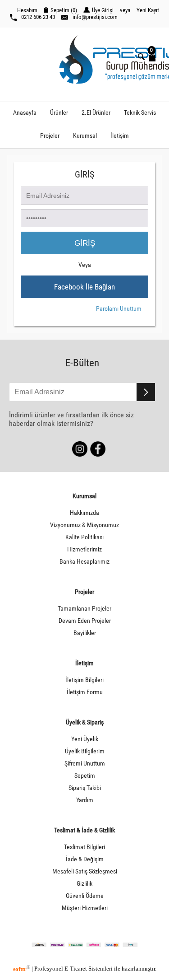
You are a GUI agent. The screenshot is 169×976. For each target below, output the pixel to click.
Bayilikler (84, 633)
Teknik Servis (140, 113)
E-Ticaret (75, 969)
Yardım (84, 800)
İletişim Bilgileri (84, 680)
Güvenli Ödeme (85, 896)
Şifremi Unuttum (84, 763)
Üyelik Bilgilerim (85, 751)
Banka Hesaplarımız (84, 561)
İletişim (119, 136)
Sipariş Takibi (85, 788)
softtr (21, 969)
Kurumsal (85, 136)
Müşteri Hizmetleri (85, 908)
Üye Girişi (103, 10)
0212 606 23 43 (38, 17)
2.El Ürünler (96, 113)
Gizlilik (84, 883)
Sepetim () (63, 10)
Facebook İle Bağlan (84, 286)
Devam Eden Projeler (85, 621)
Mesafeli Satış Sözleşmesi (84, 871)
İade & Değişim (85, 859)
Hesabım (27, 10)
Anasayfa (25, 113)
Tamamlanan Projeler (84, 608)
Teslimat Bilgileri (84, 847)
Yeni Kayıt (148, 10)
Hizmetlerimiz (84, 549)
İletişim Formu (85, 692)
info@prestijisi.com (95, 17)
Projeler (49, 136)
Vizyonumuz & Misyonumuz (84, 525)
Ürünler (59, 113)
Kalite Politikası (84, 537)
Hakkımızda (84, 513)
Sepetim (84, 776)
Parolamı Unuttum (119, 309)
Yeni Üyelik (84, 739)
